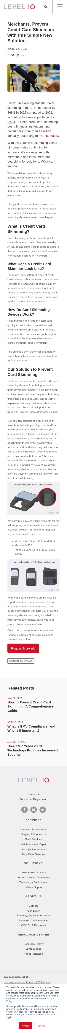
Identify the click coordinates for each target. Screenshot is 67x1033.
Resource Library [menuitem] (33, 943)
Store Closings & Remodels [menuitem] (33, 877)
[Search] (46, 7)
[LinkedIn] (23, 55)
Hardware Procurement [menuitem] (33, 829)
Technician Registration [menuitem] (33, 799)
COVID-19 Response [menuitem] (33, 925)
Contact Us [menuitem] (33, 794)
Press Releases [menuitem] (33, 953)
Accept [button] (25, 1025)
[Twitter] (12, 55)
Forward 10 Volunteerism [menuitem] (33, 920)
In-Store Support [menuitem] (33, 887)
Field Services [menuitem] (33, 839)
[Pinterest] (18, 55)
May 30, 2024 (14, 698)
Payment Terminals (21, 661)
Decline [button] (41, 1025)
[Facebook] (8, 55)
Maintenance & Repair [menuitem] (33, 844)
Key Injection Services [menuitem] (34, 849)
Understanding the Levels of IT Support (27, 982)
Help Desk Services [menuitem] (33, 854)
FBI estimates (48, 136)
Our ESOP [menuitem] (33, 910)
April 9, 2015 (15, 722)
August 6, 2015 (16, 742)
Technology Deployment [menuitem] (33, 882)
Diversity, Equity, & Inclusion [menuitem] (33, 915)
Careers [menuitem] (33, 905)
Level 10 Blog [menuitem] (33, 948)
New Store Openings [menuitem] (33, 872)
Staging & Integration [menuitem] (33, 834)
